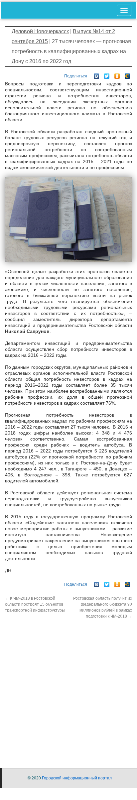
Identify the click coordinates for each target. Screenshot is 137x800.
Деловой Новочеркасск (40, 31)
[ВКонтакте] (96, 74)
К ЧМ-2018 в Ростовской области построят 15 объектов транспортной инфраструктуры (35, 604)
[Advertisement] (68, 687)
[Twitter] (106, 74)
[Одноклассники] (117, 74)
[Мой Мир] (127, 74)
